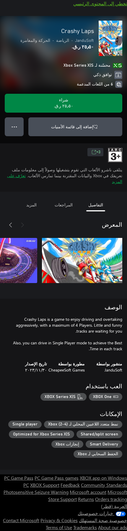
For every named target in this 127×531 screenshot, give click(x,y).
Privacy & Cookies (59, 520)
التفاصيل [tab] (95, 205)
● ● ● (14, 126)
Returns (86, 499)
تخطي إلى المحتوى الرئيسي (100, 3)
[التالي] (11, 225)
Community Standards (104, 485)
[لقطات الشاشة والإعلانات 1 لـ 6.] (82, 260)
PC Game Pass (18, 478)
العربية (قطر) (114, 506)
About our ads (112, 527)
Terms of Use (59, 527)
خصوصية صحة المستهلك (103, 520)
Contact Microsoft (21, 520)
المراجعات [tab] (64, 205)
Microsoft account (88, 492)
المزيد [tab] (31, 205)
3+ (98, 152)
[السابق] (22, 225)
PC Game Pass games (57, 478)
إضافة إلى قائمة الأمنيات (72, 126)
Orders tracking (111, 499)
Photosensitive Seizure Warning (36, 492)
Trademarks (85, 527)
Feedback (70, 485)
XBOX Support (44, 485)
